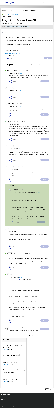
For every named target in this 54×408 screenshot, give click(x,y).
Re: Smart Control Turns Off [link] (29, 10)
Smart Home (15, 26)
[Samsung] (8, 2)
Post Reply (44, 329)
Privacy (3, 399)
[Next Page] (32, 335)
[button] (49, 33)
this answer (18, 279)
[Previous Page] (22, 335)
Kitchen (40, 35)
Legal (2, 402)
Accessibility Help (5, 394)
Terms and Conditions (7, 397)
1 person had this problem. (12, 54)
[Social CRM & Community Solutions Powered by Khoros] (48, 389)
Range (8, 26)
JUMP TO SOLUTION (13, 14)
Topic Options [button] (49, 14)
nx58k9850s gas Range (10, 379)
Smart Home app (23, 26)
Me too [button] (9, 55)
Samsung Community (7, 10)
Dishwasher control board (11, 355)
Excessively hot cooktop (10, 362)
